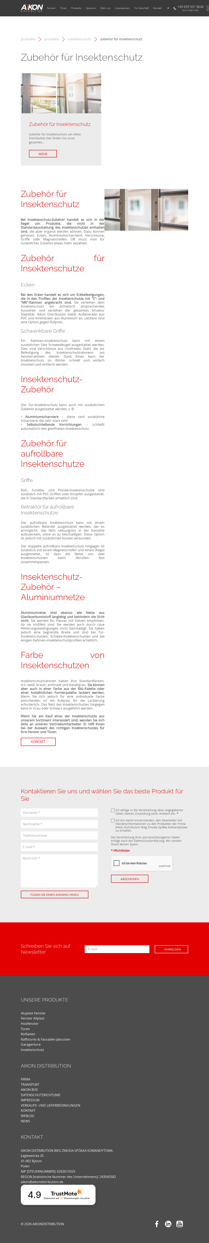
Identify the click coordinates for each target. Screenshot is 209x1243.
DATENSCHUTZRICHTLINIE (40, 1095)
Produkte (76, 8)
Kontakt (157, 8)
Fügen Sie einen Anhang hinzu (54, 895)
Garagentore (31, 1044)
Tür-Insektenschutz (43, 405)
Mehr (43, 154)
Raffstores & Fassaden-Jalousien (45, 1039)
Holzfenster (30, 1023)
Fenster (51, 8)
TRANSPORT (30, 1084)
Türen (63, 8)
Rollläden (28, 1034)
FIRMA (25, 1079)
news (25, 1121)
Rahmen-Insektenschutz (49, 340)
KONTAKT (28, 1110)
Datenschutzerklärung (149, 841)
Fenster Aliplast (32, 1018)
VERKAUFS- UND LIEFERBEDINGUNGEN (50, 1105)
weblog (27, 1116)
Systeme (91, 8)
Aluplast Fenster (33, 1013)
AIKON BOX (29, 1089)
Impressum (30, 1100)
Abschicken (130, 879)
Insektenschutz (79, 39)
